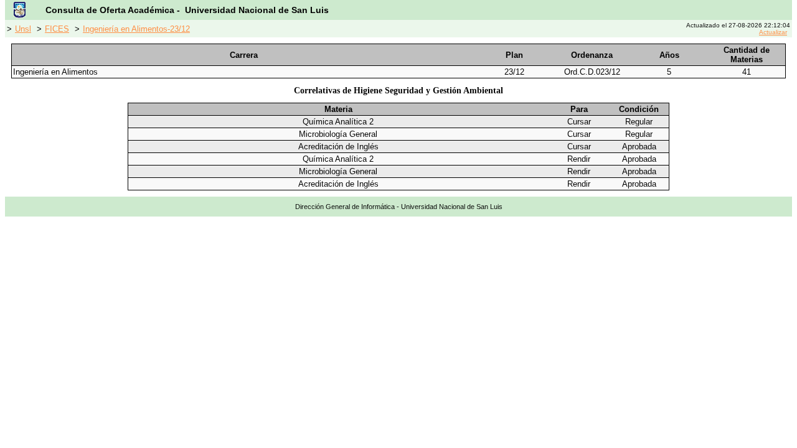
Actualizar (773, 32)
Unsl (23, 29)
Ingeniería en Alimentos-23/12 (136, 29)
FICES (57, 29)
